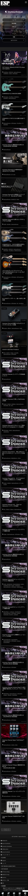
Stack (22, 534)
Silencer (12, 509)
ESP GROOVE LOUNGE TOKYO (8, 866)
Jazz (14, 174)
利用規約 (4, 886)
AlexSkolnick (9, 584)
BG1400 (11, 614)
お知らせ (14, 26)
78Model (9, 695)
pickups (18, 613)
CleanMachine (18, 611)
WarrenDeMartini (16, 584)
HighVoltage (6, 693)
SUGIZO (8, 352)
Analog (12, 744)
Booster (5, 328)
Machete (8, 224)
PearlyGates (6, 614)
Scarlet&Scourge (7, 585)
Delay (16, 744)
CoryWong (11, 611)
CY (22, 123)
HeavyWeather (14, 639)
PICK (5, 352)
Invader (5, 484)
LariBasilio (16, 614)
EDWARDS (6, 98)
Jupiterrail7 (17, 585)
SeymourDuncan (17, 72)
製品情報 (14, 23)
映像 (14, 37)
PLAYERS (4, 857)
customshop (6, 431)
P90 (4, 509)
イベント (14, 33)
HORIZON (11, 72)
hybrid (10, 430)
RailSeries (14, 404)
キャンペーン (14, 30)
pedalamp (19, 821)
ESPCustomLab (20, 277)
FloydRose (6, 72)
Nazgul (5, 404)
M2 (17, 303)
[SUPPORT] (25, 893)
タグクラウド (14, 40)
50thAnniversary (17, 250)
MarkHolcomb (20, 587)
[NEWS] (3, 893)
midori (10, 73)
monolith (16, 352)
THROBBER (6, 278)
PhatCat (7, 509)
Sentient (9, 404)
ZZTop (19, 458)
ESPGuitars (15, 73)
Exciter (22, 584)
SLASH (5, 224)
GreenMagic (14, 695)
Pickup (11, 352)
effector (9, 328)
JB (11, 174)
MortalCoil (13, 199)
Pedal (21, 328)
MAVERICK (16, 97)
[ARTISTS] (19, 893)
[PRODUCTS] (8, 893)
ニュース (14, 20)
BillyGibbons (14, 458)
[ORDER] (14, 893)
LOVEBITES (6, 73)
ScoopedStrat (6, 642)
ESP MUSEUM (5, 869)
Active (18, 199)
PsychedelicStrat (7, 639)
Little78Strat (6, 611)
